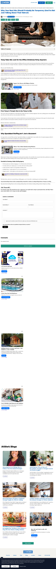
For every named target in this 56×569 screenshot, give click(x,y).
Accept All (6, 566)
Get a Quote (16, 151)
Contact (39, 555)
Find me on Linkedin (11, 16)
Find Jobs (8, 555)
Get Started (4, 271)
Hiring (26, 555)
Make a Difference (17, 87)
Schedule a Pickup (5, 408)
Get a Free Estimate (5, 297)
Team (21, 555)
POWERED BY (16, 89)
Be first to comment (28, 245)
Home (2, 7)
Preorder (3, 355)
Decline (14, 566)
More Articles (28, 543)
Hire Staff (41, 2)
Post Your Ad (34, 535)
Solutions (15, 555)
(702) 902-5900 (34, 2)
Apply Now (49, 2)
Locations (33, 555)
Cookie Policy (21, 563)
